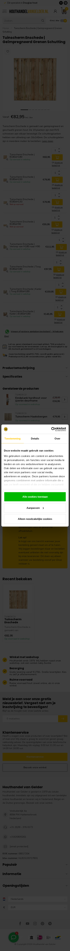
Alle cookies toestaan (35, 496)
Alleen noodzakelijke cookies (35, 518)
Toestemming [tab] (12, 438)
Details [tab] (35, 438)
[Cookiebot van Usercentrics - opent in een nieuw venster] (51, 429)
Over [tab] (57, 438)
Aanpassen (33, 507)
